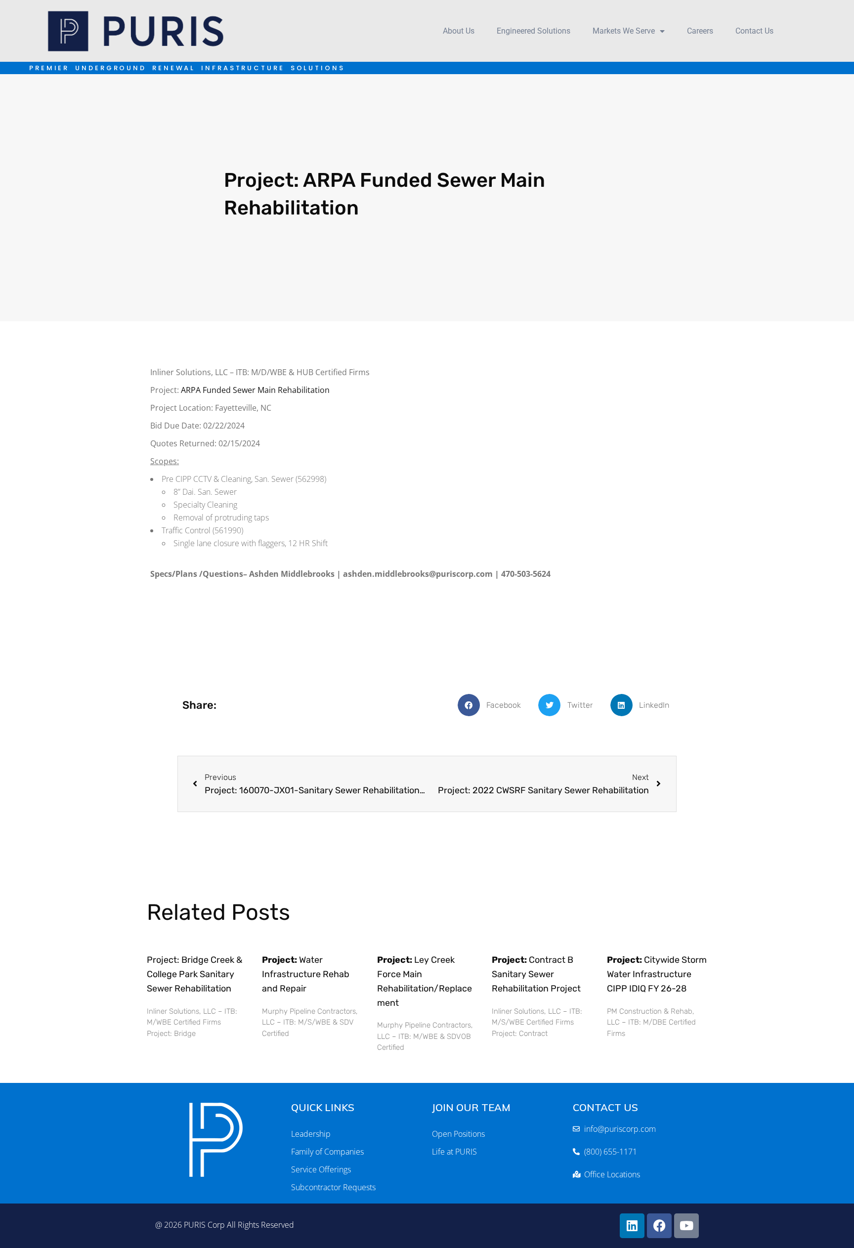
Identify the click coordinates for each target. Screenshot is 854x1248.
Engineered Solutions (533, 31)
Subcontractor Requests (333, 1187)
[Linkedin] (632, 1225)
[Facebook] (659, 1225)
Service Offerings (321, 1169)
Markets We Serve (624, 31)
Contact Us (754, 31)
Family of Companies (327, 1151)
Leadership (311, 1133)
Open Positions (458, 1133)
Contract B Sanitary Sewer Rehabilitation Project (536, 974)
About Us (458, 31)
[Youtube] (686, 1225)
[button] (493, 705)
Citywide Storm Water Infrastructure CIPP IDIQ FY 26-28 (657, 974)
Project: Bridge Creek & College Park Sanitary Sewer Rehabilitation (194, 974)
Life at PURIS (454, 1151)
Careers (700, 31)
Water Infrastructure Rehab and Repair (305, 974)
